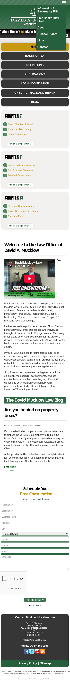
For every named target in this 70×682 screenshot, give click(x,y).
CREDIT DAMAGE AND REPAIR (34, 92)
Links (41, 40)
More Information (20, 144)
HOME (35, 46)
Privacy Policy (35, 605)
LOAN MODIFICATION (35, 83)
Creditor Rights (47, 34)
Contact (42, 47)
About (41, 27)
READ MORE (10, 467)
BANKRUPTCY (35, 55)
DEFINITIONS (35, 65)
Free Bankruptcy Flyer (48, 20)
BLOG (35, 101)
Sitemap (45, 663)
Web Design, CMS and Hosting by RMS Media (35, 679)
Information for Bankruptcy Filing (48, 10)
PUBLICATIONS (35, 74)
